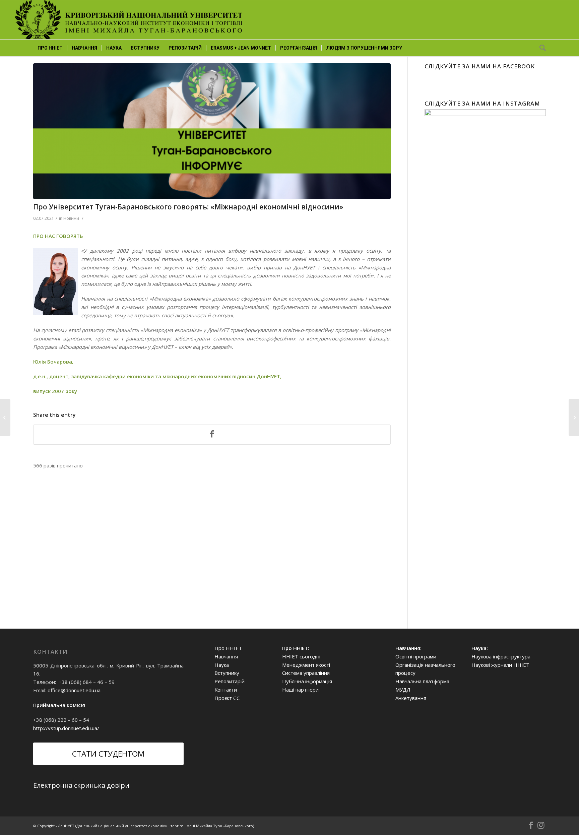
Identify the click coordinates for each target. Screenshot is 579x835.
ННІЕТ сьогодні (301, 656)
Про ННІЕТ (228, 648)
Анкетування (410, 698)
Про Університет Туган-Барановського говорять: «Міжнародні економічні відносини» (188, 206)
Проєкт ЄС (227, 698)
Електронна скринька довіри (81, 785)
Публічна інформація (307, 681)
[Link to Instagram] (541, 825)
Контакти (225, 689)
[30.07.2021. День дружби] (574, 417)
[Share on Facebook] (212, 434)
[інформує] (212, 131)
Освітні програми (415, 656)
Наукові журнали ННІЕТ (500, 664)
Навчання (226, 656)
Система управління (306, 672)
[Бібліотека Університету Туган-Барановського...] (5, 417)
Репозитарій (229, 681)
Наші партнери (300, 689)
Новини (71, 218)
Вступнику (226, 672)
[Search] (540, 48)
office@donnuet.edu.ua (74, 690)
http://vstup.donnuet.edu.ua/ (66, 728)
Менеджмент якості (306, 664)
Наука (221, 664)
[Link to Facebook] (531, 825)
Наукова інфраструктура (500, 656)
